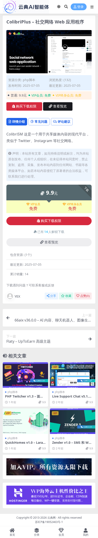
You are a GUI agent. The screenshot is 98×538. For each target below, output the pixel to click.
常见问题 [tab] (41, 121)
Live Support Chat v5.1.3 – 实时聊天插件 (72, 398)
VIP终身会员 (74, 204)
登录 (80, 7)
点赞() (85, 296)
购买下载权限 (26, 106)
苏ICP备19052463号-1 (49, 522)
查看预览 (60, 106)
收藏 (68, 296)
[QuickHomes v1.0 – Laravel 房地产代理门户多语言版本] (25, 421)
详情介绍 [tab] (18, 121)
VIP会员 (35, 204)
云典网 (51, 518)
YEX (17, 296)
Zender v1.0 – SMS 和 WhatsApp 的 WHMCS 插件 (72, 444)
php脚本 (29, 80)
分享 (53, 296)
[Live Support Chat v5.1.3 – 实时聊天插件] (72, 375)
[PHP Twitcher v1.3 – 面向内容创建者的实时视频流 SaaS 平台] (25, 375)
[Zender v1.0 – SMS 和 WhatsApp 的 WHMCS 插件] (72, 421)
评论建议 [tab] (64, 121)
